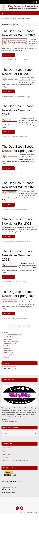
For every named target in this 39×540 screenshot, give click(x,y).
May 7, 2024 (7, 173)
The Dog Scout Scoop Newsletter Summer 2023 (18, 255)
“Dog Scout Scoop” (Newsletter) (13, 334)
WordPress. (34, 512)
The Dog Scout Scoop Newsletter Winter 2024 (15, 461)
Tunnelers (5, 451)
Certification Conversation (11, 341)
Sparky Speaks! (8, 350)
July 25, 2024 (7, 136)
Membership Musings (10, 343)
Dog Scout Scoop (19, 59)
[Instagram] (36, 1)
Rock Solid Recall (7, 448)
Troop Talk (7, 346)
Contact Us (5, 357)
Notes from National (9, 337)
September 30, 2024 (9, 96)
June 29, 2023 (7, 281)
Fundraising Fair (8, 352)
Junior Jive (7, 348)
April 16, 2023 (7, 318)
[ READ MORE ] (8, 55)
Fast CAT (5, 457)
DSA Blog (6, 18)
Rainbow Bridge (8, 339)
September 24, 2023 (9, 241)
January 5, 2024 (8, 209)
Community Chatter (9, 355)
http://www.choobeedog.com (10, 421)
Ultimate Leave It (7, 454)
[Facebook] (33, 1)
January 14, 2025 (8, 59)
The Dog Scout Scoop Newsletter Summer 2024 (18, 110)
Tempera (28, 512)
